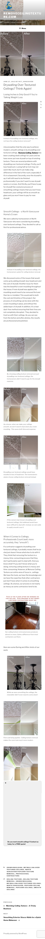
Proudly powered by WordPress (15, 933)
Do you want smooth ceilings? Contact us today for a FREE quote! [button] (23, 843)
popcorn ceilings (24, 887)
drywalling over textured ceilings (24, 883)
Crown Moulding (14, 867)
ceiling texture (14, 879)
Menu (24, 28)
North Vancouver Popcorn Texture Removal (20, 872)
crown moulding (24, 881)
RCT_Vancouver (26, 81)
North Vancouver (15, 885)
